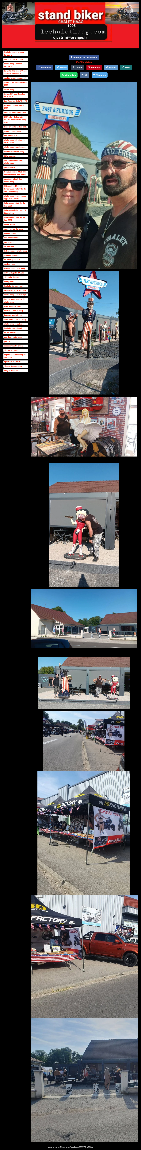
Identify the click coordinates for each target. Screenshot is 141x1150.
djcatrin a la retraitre (12, 362)
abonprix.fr (8, 282)
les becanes (9, 246)
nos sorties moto (11, 238)
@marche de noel (11, 277)
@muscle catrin (10, 350)
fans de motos (10, 233)
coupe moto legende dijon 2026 (15, 83)
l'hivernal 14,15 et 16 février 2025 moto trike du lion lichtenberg (15, 189)
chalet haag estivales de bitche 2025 (14, 141)
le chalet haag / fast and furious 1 (14, 53)
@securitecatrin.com (13, 366)
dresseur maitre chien (13, 346)
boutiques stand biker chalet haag (13, 161)
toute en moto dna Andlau (15, 113)
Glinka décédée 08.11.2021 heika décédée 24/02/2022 (15, 173)
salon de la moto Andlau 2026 (14, 106)
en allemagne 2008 (12, 260)
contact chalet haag (12, 131)
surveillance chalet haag (14, 268)
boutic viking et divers (13, 59)
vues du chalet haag (12, 306)
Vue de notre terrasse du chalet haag (14, 300)
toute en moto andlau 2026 (15, 127)
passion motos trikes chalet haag (13, 180)
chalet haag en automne (14, 324)
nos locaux (8, 242)
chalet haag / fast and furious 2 (13, 65)
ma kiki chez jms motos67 (15, 78)
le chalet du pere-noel (13, 286)
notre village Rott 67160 (14, 273)
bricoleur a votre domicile (15, 290)
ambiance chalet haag (13, 311)
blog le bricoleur (11, 371)
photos (7, 341)
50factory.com (10, 156)
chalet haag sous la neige (15, 295)
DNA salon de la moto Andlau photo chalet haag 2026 (15, 119)
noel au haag (9, 264)
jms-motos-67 (10, 167)
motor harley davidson (13, 229)
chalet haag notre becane (14, 147)
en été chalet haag (12, 333)
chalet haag (9, 90)
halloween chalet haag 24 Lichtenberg (15, 211)
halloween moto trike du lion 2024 (14, 204)
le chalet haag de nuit (13, 328)
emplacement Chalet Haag (15, 319)
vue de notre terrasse (13, 337)
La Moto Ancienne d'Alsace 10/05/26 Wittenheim (15, 72)
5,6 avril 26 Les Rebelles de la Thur (14, 95)
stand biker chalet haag (14, 152)
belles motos (9, 225)
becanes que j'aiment (13, 315)
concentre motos (11, 255)
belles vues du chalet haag (15, 251)
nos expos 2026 (10, 136)
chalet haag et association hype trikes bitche (15, 197)
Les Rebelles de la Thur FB (15, 101)
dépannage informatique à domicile (15, 356)
